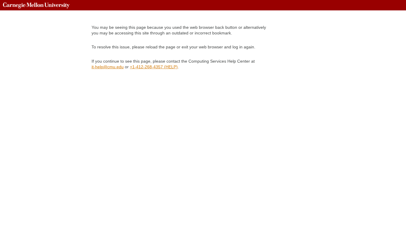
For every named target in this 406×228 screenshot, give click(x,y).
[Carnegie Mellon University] (36, 5)
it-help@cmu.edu (108, 66)
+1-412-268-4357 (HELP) (154, 66)
